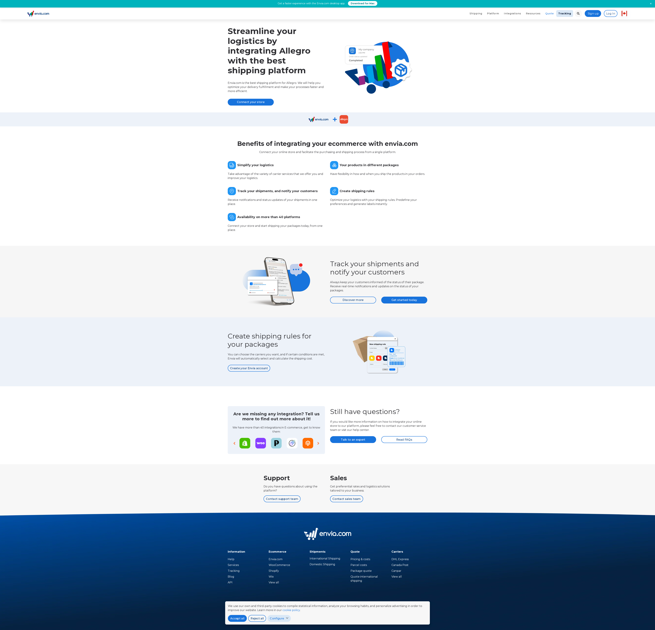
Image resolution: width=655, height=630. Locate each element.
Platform (493, 13)
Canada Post (400, 565)
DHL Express (400, 559)
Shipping (476, 13)
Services (233, 565)
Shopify (274, 570)
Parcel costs (359, 565)
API (230, 582)
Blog (231, 576)
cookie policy (291, 610)
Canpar (396, 570)
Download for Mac (363, 3)
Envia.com (275, 559)
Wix (271, 576)
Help (231, 559)
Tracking (564, 13)
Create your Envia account (249, 368)
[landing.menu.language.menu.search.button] (578, 13)
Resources (533, 13)
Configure (277, 618)
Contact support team (282, 499)
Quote (549, 13)
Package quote (361, 570)
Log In (610, 13)
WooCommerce (279, 565)
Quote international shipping (364, 578)
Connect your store (251, 102)
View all (274, 582)
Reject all (257, 618)
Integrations (512, 13)
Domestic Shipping (322, 564)
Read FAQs (404, 439)
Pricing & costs (360, 559)
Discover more (353, 300)
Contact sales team (346, 499)
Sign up (593, 13)
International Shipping (325, 558)
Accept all (237, 618)
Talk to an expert (353, 439)
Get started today (404, 300)
